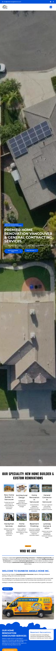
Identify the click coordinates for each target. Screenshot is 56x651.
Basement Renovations (40, 632)
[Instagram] (53, 1)
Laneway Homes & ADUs (47, 526)
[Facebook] (50, 1)
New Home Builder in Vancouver (9, 497)
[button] (51, 7)
